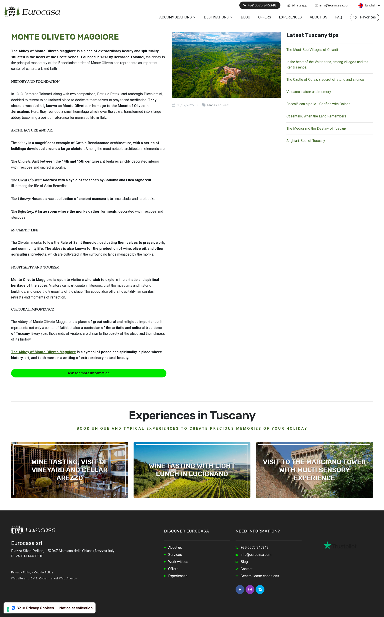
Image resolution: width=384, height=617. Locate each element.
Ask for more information (89, 373)
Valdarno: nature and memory (308, 92)
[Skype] (260, 589)
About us (175, 547)
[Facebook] (240, 589)
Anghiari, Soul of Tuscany (305, 141)
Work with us (178, 562)
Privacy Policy (21, 572)
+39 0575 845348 (261, 5)
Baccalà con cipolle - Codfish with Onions (318, 104)
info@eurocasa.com (334, 5)
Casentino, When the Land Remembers (316, 116)
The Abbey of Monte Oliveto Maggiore (43, 352)
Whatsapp (299, 5)
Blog (244, 562)
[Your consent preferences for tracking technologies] (8, 609)
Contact (246, 569)
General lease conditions (260, 576)
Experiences (178, 576)
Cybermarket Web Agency (58, 578)
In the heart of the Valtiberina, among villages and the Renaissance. (327, 64)
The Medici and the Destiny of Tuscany (316, 128)
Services (175, 554)
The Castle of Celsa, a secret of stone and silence (325, 79)
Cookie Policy (43, 572)
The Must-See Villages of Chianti (312, 50)
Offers (173, 569)
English (370, 5)
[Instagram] (250, 589)
